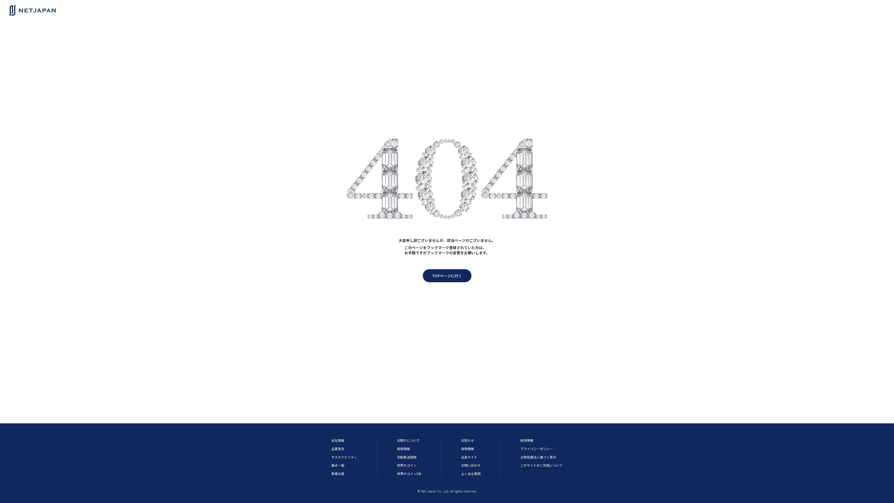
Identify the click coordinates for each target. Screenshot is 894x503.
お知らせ (467, 440)
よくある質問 (471, 474)
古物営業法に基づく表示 (538, 457)
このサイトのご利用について (541, 465)
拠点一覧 (337, 465)
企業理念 (337, 449)
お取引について (408, 440)
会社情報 (337, 440)
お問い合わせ (471, 465)
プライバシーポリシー (536, 449)
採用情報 (526, 440)
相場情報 (403, 449)
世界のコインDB (409, 474)
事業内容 (337, 474)
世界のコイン (407, 465)
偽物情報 (467, 449)
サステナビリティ (344, 457)
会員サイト (469, 457)
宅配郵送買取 (407, 457)
